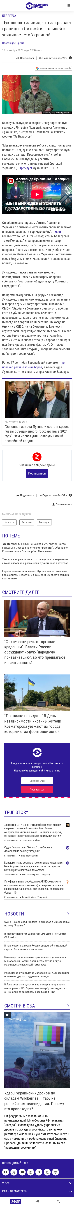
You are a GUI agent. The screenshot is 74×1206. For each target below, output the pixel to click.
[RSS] (47, 1172)
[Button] (25, 58)
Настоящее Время (13, 43)
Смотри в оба (19, 1006)
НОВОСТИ (14, 914)
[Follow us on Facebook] (5, 1172)
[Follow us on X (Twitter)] (13, 1172)
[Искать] (58, 1201)
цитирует (26, 168)
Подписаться (37, 473)
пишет (57, 231)
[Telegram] (37, 1201)
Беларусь (9, 16)
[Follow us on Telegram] (38, 1172)
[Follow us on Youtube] (22, 1172)
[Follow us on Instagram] (30, 1172)
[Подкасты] (55, 1172)
